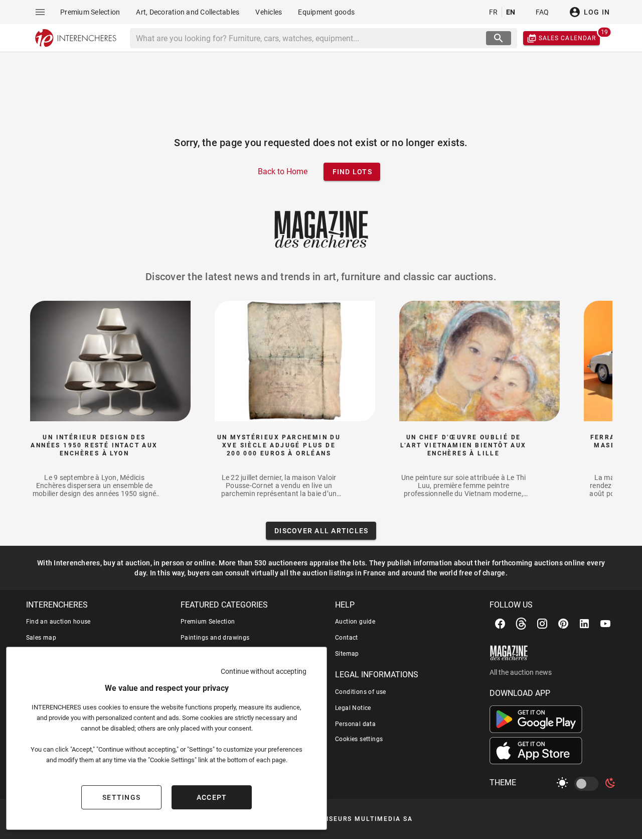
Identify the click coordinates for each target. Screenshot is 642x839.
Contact (346, 637)
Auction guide (355, 621)
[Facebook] (500, 624)
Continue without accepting (263, 671)
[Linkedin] (584, 624)
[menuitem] (90, 12)
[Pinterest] (563, 624)
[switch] (588, 784)
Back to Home (282, 171)
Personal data (355, 724)
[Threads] (521, 624)
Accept (212, 797)
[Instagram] (542, 624)
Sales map (41, 637)
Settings (121, 797)
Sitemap (347, 653)
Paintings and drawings (215, 637)
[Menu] (40, 12)
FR (493, 12)
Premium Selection (208, 621)
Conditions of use (360, 691)
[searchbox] (309, 38)
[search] (498, 38)
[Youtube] (605, 624)
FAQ (542, 12)
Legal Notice (353, 707)
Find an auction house (58, 621)
